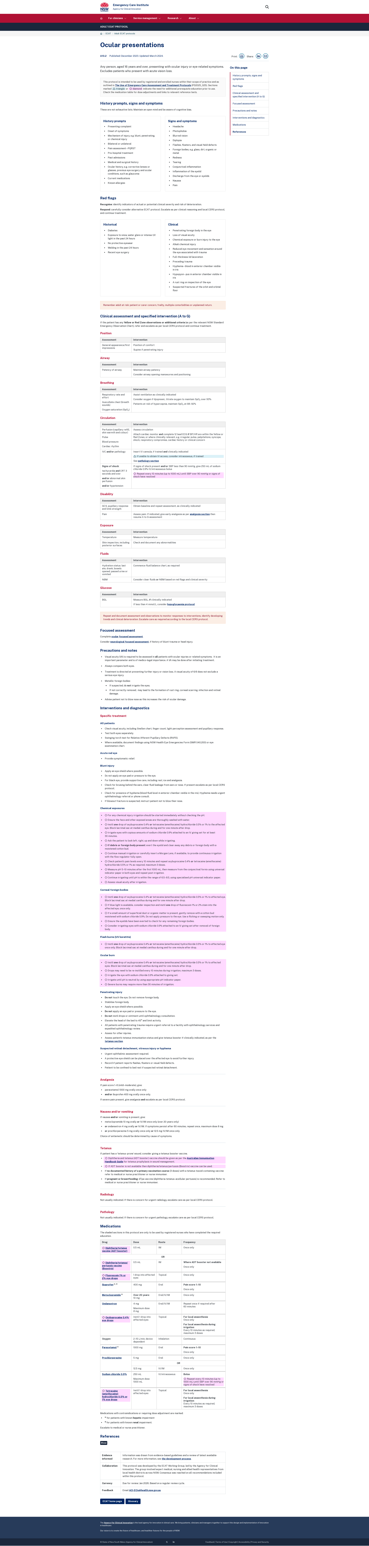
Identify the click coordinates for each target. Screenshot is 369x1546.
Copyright (233, 1542)
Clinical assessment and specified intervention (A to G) (249, 95)
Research (173, 18)
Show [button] (104, 1443)
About (192, 18)
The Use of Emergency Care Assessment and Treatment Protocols (153, 85)
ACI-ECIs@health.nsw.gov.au (145, 1490)
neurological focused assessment (129, 641)
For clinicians (115, 18)
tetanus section (114, 1041)
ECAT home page (112, 1501)
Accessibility (244, 1542)
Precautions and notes (245, 110)
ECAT (108, 33)
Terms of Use (221, 1542)
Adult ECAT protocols (124, 33)
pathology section (148, 461)
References (239, 131)
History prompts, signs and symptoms (247, 77)
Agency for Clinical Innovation (127, 9)
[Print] (242, 56)
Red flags (238, 86)
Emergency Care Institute (131, 5)
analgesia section (200, 514)
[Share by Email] (265, 56)
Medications (239, 124)
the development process (176, 1458)
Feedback (210, 1542)
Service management (145, 18)
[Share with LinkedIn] (258, 56)
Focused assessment (244, 103)
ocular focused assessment (127, 636)
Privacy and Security (260, 1542)
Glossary (133, 1501)
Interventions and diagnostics (248, 117)
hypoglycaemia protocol (181, 604)
